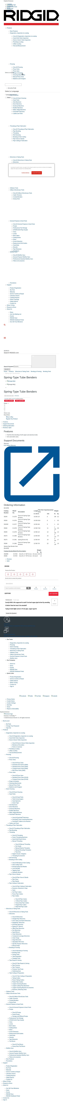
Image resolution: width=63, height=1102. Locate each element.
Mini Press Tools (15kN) (18, 770)
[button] (31, 1)
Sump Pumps (16, 1014)
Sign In (9, 11)
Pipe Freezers (16, 965)
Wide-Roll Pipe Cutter (21, 906)
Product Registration (15, 288)
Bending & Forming (36, 371)
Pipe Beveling (17, 131)
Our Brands (10, 8)
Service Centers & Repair (17, 293)
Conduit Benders (17, 197)
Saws (13, 890)
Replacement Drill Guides (20, 243)
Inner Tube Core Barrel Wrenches (21, 920)
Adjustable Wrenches (18, 941)
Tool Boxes (12, 1041)
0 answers (13, 398)
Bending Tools (16, 952)
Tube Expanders (16, 956)
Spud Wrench (16, 932)
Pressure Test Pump (17, 969)
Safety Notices (14, 301)
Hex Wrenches (16, 930)
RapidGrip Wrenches (18, 922)
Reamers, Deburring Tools (19, 989)
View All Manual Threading (22, 844)
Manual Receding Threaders (23, 850)
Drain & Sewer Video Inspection (22, 40)
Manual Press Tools (18, 76)
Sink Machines (17, 102)
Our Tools (10, 639)
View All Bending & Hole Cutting (21, 862)
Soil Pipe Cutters (17, 892)
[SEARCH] (44, 361)
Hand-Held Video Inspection (21, 38)
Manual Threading (17, 841)
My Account (6, 721)
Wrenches (16, 162)
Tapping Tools (16, 870)
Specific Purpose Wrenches (19, 943)
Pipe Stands (15, 881)
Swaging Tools (16, 958)
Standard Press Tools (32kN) (20, 766)
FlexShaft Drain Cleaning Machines (22, 819)
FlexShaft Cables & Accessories (21, 821)
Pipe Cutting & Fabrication (20, 140)
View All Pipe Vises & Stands (20, 877)
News (11, 312)
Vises (14, 231)
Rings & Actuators (18, 73)
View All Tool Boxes (17, 1044)
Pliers (14, 239)
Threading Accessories (18, 855)
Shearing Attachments (19, 74)
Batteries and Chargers (19, 78)
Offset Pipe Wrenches (18, 928)
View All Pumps (16, 1012)
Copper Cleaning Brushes (19, 983)
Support (9, 284)
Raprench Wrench (17, 926)
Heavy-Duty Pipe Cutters (22, 903)
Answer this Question (11, 613)
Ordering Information (8, 425)
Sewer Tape (15, 803)
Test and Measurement (19, 45)
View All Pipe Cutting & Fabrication (21, 886)
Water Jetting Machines (19, 109)
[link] (9, 583)
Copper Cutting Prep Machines (20, 985)
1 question (6, 398)
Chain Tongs (15, 938)
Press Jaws (16, 71)
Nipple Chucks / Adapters (19, 853)
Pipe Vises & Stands (18, 138)
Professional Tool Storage (20, 228)
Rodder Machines (18, 107)
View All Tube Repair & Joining (20, 963)
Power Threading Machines (19, 837)
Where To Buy (11, 305)
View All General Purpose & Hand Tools (24, 224)
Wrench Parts (16, 945)
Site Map (9, 705)
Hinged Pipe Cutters (20, 904)
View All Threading (17, 835)
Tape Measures (17, 249)
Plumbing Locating (18, 42)
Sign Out (8, 728)
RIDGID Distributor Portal (17, 320)
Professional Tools (12, 6)
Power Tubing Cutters (18, 980)
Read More (7, 415)
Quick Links (10, 673)
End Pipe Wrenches (17, 924)
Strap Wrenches (16, 939)
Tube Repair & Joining (15, 960)
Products (9, 28)
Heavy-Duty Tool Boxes (18, 1046)
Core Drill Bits (16, 868)
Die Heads (18, 846)
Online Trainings (14, 299)
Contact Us (13, 303)
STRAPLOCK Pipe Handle (20, 229)
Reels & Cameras (17, 747)
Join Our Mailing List (15, 314)
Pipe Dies (18, 852)
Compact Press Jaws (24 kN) (20, 779)
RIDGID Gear (13, 318)
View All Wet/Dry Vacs (19, 255)
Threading (16, 133)
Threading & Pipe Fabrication (18, 126)
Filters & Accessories (19, 260)
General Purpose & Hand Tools (18, 221)
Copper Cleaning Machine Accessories (23, 987)
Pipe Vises (15, 879)
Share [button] (5, 403)
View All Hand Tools (17, 797)
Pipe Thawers (16, 967)
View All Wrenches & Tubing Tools (22, 160)
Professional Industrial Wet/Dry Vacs (23, 259)
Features (5, 422)
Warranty (12, 291)
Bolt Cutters (16, 235)
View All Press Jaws (17, 775)
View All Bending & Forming (20, 950)
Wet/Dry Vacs (13, 252)
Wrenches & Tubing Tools (17, 157)
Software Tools (14, 188)
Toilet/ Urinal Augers (17, 799)
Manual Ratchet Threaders (22, 848)
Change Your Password (12, 726)
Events (12, 316)
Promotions (13, 283)
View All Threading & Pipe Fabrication (23, 129)
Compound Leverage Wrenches (21, 936)
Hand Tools (16, 100)
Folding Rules (17, 237)
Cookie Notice (11, 701)
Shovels (15, 247)
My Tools (12, 290)
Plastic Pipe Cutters (17, 982)
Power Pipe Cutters (17, 894)
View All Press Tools (17, 762)
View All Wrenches (17, 916)
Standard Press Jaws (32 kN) (20, 777)
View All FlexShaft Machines (20, 817)
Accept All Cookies (36, 172)
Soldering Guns (16, 971)
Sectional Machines (18, 105)
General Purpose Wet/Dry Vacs (21, 257)
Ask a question (20, 400)
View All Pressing (18, 67)
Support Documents (8, 423)
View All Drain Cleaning (19, 98)
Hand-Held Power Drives (19, 839)
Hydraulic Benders (17, 872)
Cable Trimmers (17, 195)
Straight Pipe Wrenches (18, 918)
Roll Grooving (17, 135)
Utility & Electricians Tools (17, 190)
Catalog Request (14, 297)
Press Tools (16, 69)
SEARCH (7, 369)
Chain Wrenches (16, 934)
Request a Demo (11, 307)
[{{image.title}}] (11, 381)
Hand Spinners (16, 801)
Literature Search (14, 295)
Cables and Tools (18, 113)
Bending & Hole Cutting (19, 136)
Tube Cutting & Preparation (16, 973)
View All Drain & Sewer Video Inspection (23, 743)
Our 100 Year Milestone (16, 321)
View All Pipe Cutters (21, 899)
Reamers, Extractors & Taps (19, 888)
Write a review (9, 400)
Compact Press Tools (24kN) (20, 768)
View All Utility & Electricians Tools (22, 193)
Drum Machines (17, 104)
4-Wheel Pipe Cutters (21, 901)
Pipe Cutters (15, 896)
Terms (8, 706)
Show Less (7, 413)
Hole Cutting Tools (17, 864)
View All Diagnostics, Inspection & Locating (25, 36)
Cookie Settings (11, 703)
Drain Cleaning (14, 95)
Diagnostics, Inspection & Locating (19, 33)
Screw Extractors (17, 241)
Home (5, 371)
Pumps (15, 226)
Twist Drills (16, 245)
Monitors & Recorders (18, 745)
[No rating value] (9, 396)
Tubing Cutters (16, 978)
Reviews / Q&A (7, 427)
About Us (9, 309)
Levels (15, 233)
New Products (14, 31)
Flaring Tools (15, 954)
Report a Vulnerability (13, 708)
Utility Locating (17, 44)
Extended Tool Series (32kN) (20, 764)
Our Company (11, 660)
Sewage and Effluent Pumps (20, 1016)
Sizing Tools (16, 198)
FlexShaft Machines (19, 111)
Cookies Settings (25, 172)
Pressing (12, 64)
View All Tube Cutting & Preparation (22, 976)
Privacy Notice (11, 699)
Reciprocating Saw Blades (19, 866)
